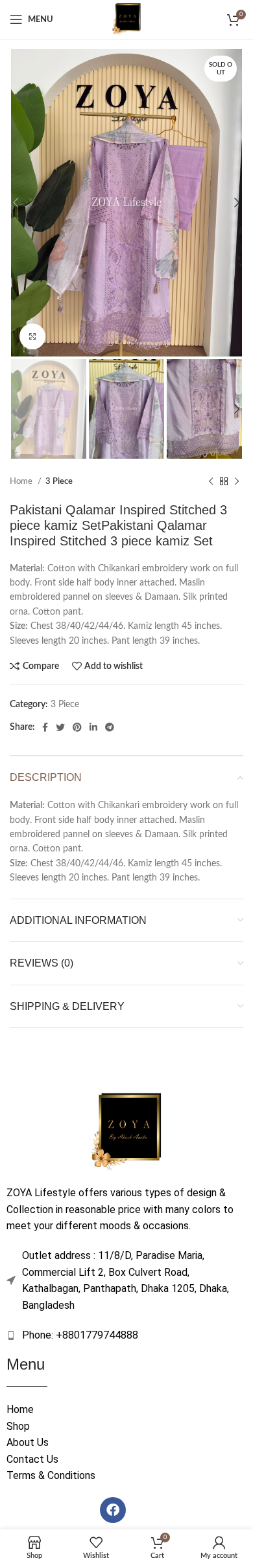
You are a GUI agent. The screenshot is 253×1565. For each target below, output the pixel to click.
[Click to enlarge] (32, 336)
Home (22, 481)
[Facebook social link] (45, 727)
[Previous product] (210, 482)
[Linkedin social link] (93, 727)
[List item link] (126, 1335)
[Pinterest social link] (77, 727)
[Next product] (236, 482)
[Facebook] (113, 1510)
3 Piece (59, 481)
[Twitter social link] (60, 727)
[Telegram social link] (109, 727)
